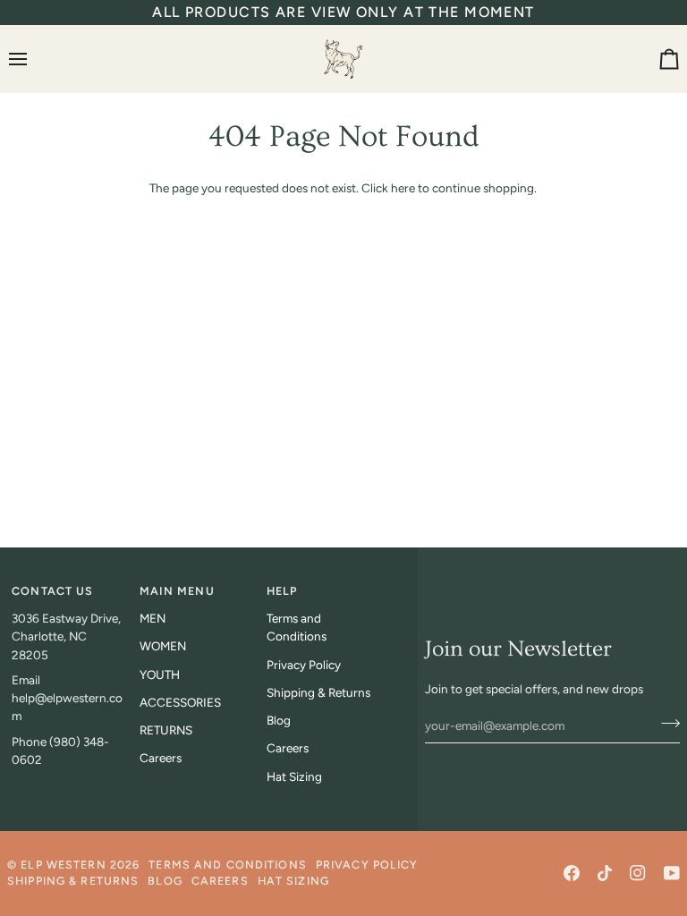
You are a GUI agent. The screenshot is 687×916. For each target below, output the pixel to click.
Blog (279, 720)
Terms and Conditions (227, 864)
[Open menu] (34, 58)
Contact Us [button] (52, 591)
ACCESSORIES (180, 702)
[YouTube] (672, 873)
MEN (152, 618)
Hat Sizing (294, 776)
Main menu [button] (177, 591)
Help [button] (282, 591)
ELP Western (63, 864)
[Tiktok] (605, 873)
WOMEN (163, 646)
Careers (161, 758)
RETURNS (166, 730)
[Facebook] (572, 873)
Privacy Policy (304, 664)
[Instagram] (638, 873)
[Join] (665, 723)
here (403, 188)
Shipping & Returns (318, 692)
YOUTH (160, 674)
